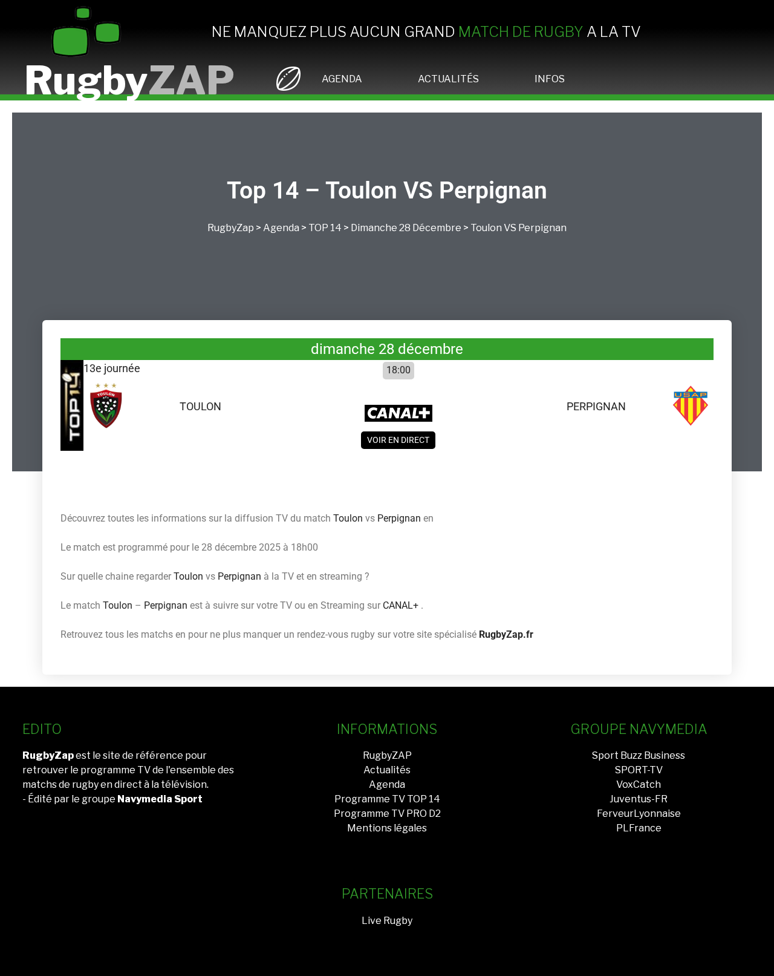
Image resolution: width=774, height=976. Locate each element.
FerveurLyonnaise (639, 813)
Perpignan (542, 228)
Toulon (486, 228)
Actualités (387, 770)
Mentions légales (387, 828)
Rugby (129, 80)
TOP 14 (325, 228)
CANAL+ (400, 605)
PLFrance (639, 828)
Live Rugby (387, 920)
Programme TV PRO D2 (387, 813)
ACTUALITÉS (448, 79)
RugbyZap (230, 228)
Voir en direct (398, 440)
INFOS (550, 79)
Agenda (281, 228)
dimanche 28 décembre (406, 228)
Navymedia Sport (160, 799)
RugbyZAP (387, 755)
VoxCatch (638, 784)
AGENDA (342, 79)
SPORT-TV (639, 770)
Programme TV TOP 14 (387, 799)
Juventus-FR (639, 799)
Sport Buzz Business (638, 755)
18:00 (398, 370)
